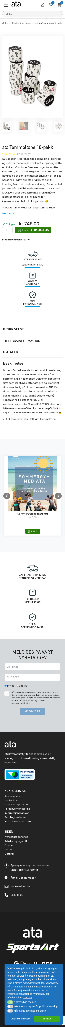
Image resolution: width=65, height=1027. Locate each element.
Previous (7, 495)
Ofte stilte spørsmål (16, 804)
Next (58, 495)
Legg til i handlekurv (35, 230)
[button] (10, 1002)
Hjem (7, 23)
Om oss (9, 845)
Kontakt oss (12, 800)
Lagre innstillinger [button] (20, 1018)
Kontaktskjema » (20, 886)
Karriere (9, 849)
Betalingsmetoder (15, 817)
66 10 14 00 (17, 895)
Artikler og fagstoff (16, 841)
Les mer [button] (27, 997)
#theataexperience (16, 837)
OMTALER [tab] (10, 352)
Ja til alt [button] (47, 1018)
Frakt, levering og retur (18, 821)
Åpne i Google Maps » (23, 878)
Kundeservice (13, 796)
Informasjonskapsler (17, 813)
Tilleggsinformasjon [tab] (22, 341)
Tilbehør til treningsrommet (24, 23)
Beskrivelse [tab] (13, 329)
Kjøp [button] (34, 531)
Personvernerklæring (17, 809)
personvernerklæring (20, 703)
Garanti (9, 854)
